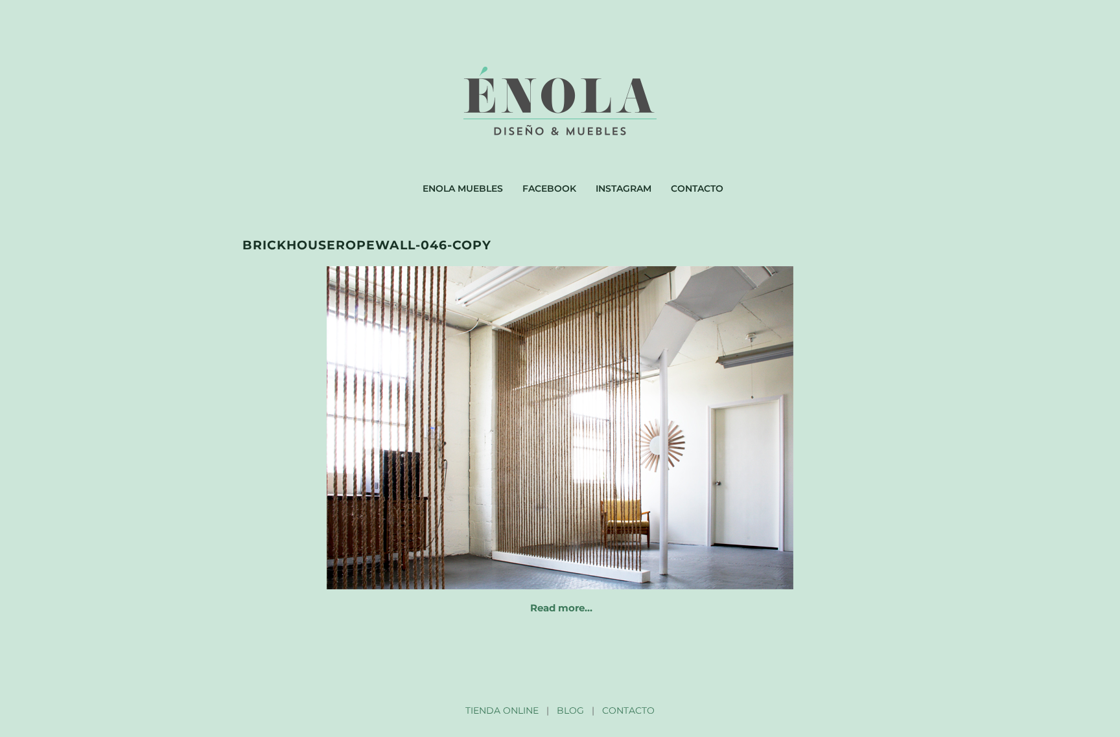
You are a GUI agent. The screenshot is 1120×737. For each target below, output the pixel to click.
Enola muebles (463, 188)
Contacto (697, 188)
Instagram (623, 188)
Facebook (549, 188)
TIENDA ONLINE (502, 710)
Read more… (561, 608)
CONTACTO (628, 710)
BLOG (570, 710)
